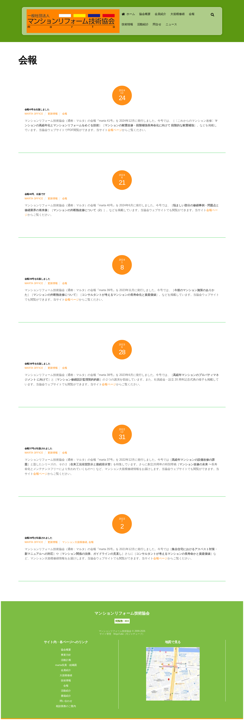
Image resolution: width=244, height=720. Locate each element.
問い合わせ (66, 701)
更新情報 (53, 113)
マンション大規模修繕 (74, 542)
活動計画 (66, 660)
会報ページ (115, 129)
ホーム (130, 13)
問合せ (157, 24)
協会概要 (145, 13)
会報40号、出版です (35, 194)
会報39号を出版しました (37, 279)
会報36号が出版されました (38, 538)
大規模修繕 (177, 13)
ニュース (171, 24)
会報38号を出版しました (37, 363)
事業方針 (66, 654)
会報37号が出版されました (38, 448)
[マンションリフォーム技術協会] (71, 27)
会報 (192, 13)
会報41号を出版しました (37, 109)
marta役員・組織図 (66, 665)
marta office (34, 113)
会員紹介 (160, 13)
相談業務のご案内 (66, 706)
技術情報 (127, 24)
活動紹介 (143, 24)
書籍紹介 (66, 695)
